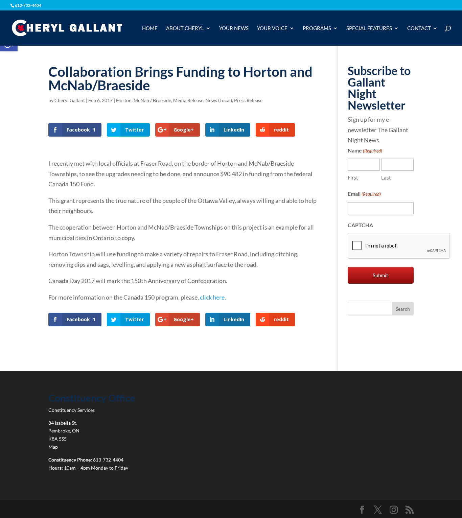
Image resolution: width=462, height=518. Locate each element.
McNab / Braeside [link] (152, 100)
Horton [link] (124, 100)
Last (386, 177)
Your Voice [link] (272, 28)
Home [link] (150, 28)
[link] (66, 27)
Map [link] (53, 447)
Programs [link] (317, 28)
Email (364, 193)
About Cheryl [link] (185, 28)
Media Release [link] (188, 100)
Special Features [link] (369, 28)
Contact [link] (419, 28)
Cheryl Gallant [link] (69, 100)
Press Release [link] (248, 100)
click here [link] (212, 297)
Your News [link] (234, 28)
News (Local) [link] (218, 100)
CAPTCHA (360, 225)
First (353, 177)
